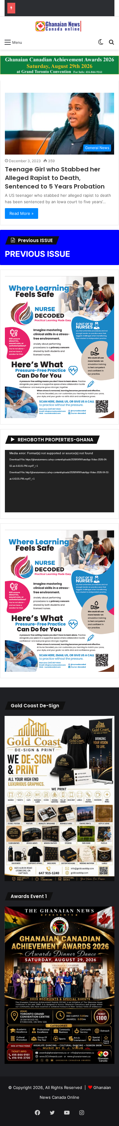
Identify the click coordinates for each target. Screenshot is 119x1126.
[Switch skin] (101, 42)
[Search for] (111, 42)
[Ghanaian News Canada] (59, 26)
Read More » (21, 213)
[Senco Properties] (59, 64)
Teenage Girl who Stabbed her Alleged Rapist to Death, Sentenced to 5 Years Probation (55, 178)
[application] (59, 481)
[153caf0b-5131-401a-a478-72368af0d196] (59, 1062)
